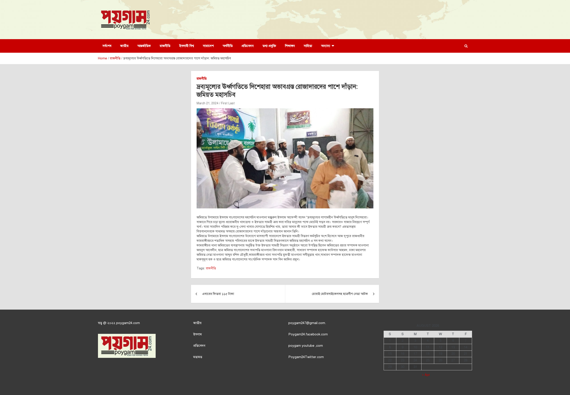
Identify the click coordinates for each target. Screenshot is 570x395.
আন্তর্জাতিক (144, 46)
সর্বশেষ (106, 46)
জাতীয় (124, 46)
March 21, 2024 (207, 103)
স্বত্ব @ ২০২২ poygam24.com (119, 323)
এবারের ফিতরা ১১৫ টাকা (218, 294)
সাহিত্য (308, 46)
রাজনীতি (165, 46)
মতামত (197, 357)
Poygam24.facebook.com (308, 334)
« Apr (426, 375)
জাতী (196, 323)
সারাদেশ (208, 46)
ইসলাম (197, 334)
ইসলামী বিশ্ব (186, 46)
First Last (228, 103)
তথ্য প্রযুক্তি (269, 46)
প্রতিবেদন (248, 46)
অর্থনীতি (228, 46)
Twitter (310, 357)
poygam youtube (301, 346)
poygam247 (297, 323)
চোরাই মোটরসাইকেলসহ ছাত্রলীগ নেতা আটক (340, 294)
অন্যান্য (325, 46)
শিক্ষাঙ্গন (290, 46)
